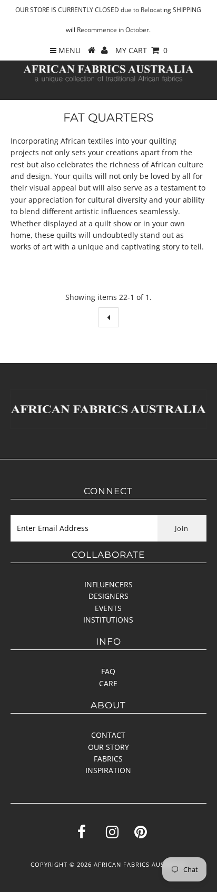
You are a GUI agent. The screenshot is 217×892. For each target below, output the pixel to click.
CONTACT (108, 735)
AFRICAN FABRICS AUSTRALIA (140, 864)
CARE (108, 683)
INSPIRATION (108, 770)
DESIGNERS (108, 596)
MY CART (141, 50)
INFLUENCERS (108, 584)
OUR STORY (108, 747)
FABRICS (108, 759)
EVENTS (108, 608)
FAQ (108, 671)
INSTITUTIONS (108, 620)
